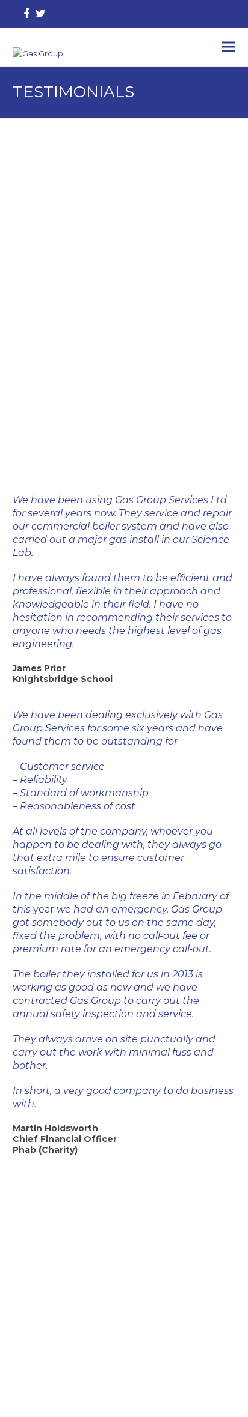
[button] (228, 47)
